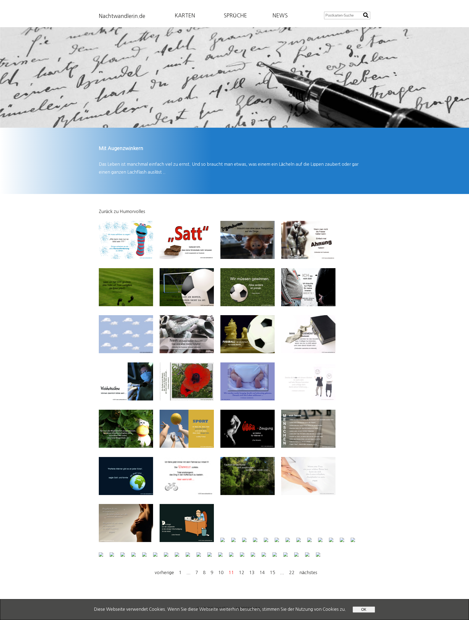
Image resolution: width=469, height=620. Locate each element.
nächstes (308, 572)
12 (241, 572)
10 (221, 572)
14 (262, 572)
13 (252, 572)
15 (272, 572)
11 (231, 572)
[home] (234, 77)
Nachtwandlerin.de (122, 16)
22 (291, 572)
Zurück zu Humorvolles (122, 211)
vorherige (164, 572)
